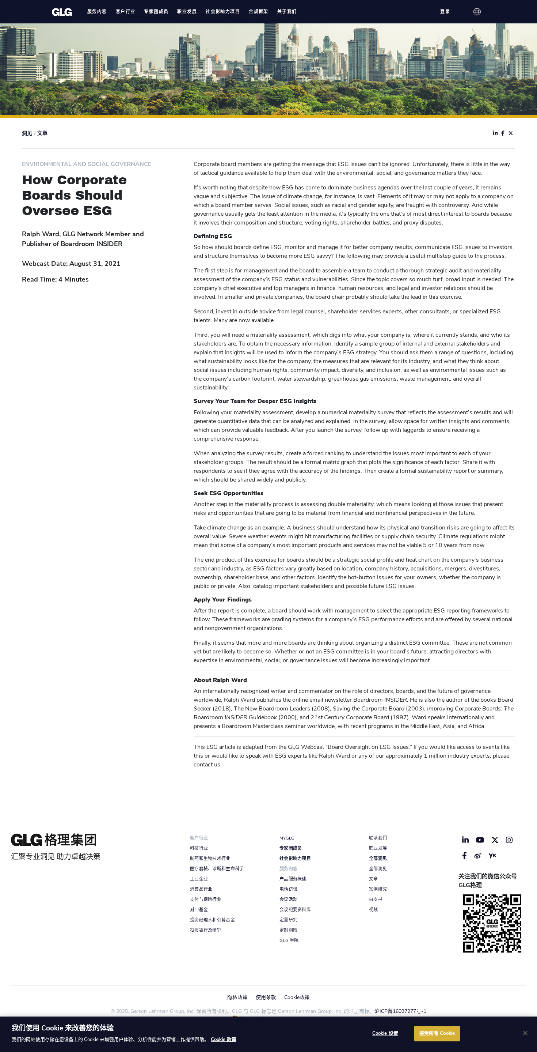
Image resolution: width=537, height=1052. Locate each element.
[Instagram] (509, 839)
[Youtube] (480, 839)
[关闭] (525, 1033)
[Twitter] (495, 839)
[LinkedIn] (465, 839)
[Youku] (492, 855)
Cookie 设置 (385, 1033)
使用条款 (266, 997)
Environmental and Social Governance (86, 164)
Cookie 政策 (223, 1039)
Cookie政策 (297, 997)
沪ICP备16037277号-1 (400, 1011)
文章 (42, 133)
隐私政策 (237, 997)
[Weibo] (477, 855)
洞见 (27, 133)
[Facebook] (464, 855)
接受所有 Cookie (437, 1033)
